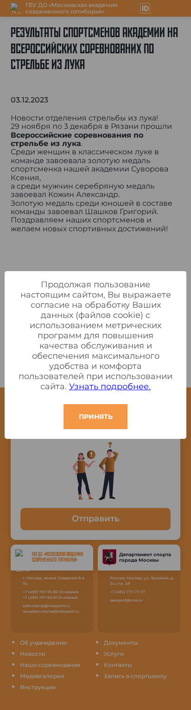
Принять (96, 416)
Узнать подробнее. (110, 386)
